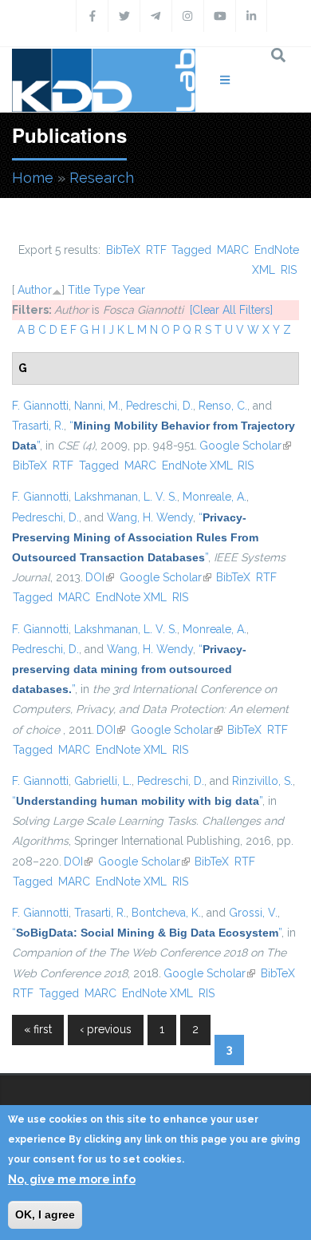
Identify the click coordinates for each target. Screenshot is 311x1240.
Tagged (191, 250)
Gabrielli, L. (103, 781)
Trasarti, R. (38, 425)
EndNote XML (197, 465)
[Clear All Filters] (231, 309)
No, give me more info (72, 1179)
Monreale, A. (214, 496)
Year (134, 289)
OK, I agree (45, 1214)
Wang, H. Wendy (150, 517)
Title (79, 289)
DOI (99, 577)
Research (101, 177)
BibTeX (123, 250)
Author (35, 289)
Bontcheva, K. (166, 912)
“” (135, 537)
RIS (289, 269)
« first (38, 1029)
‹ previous (106, 1029)
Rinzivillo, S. (262, 781)
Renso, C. (223, 405)
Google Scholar (245, 445)
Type (106, 289)
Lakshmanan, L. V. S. (125, 496)
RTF (156, 250)
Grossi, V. (253, 912)
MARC (233, 250)
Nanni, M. (97, 405)
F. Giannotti (40, 405)
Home (32, 177)
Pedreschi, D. (159, 405)
